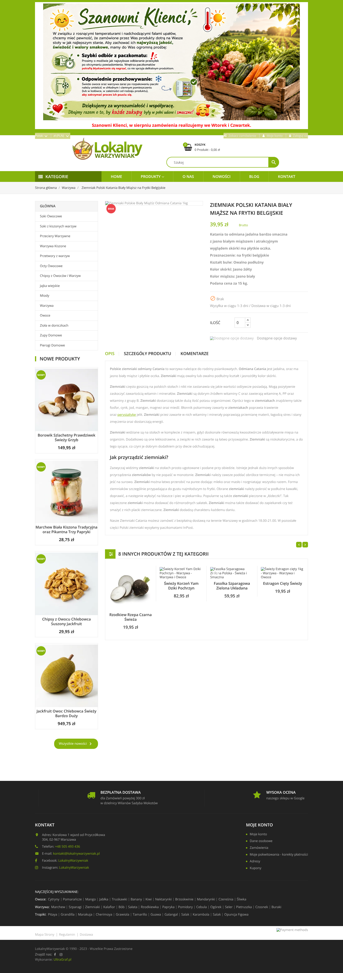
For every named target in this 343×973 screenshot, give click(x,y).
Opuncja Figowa (236, 914)
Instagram (61, 954)
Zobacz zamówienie (242, 136)
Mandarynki (206, 899)
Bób (122, 907)
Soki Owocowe (51, 216)
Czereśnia (225, 899)
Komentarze (195, 354)
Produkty (151, 176)
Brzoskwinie (184, 899)
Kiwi (149, 899)
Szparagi (75, 907)
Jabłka (103, 899)
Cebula (201, 907)
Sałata (132, 907)
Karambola (201, 914)
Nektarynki (163, 899)
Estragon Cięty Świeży (282, 583)
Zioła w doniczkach (54, 325)
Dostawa (86, 934)
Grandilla (67, 914)
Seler (229, 907)
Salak (185, 914)
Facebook (55, 954)
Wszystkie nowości (76, 744)
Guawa (155, 914)
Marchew (58, 907)
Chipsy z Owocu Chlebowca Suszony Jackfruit (66, 621)
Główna (48, 206)
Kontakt (286, 176)
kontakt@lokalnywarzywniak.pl (76, 853)
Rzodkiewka (150, 907)
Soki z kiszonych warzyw (58, 226)
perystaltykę (126, 414)
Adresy (255, 862)
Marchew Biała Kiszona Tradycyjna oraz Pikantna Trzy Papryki (66, 529)
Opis (110, 354)
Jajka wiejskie (50, 286)
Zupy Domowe (51, 335)
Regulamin (67, 934)
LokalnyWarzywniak (73, 860)
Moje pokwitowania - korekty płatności (279, 855)
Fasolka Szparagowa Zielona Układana (232, 586)
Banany (136, 899)
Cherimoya (104, 914)
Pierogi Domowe (52, 345)
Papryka (168, 907)
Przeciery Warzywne (55, 236)
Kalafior (109, 907)
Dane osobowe (261, 841)
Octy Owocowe (51, 266)
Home (116, 176)
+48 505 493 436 (67, 846)
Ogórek (215, 907)
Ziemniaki (92, 907)
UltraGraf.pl (62, 959)
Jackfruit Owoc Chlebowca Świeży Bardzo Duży (66, 713)
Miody (44, 295)
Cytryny (53, 899)
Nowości (222, 176)
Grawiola (122, 914)
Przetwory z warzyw (55, 256)
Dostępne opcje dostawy (277, 338)
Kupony (255, 868)
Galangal (171, 914)
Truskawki (119, 899)
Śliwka (241, 899)
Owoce (45, 315)
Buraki (276, 907)
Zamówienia (259, 848)
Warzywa (47, 305)
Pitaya (52, 914)
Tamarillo (140, 914)
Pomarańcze (72, 899)
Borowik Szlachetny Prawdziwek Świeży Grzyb (66, 437)
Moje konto (258, 834)
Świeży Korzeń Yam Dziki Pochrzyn (181, 586)
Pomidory (185, 907)
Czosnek (261, 907)
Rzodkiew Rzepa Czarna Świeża (130, 617)
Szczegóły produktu (147, 354)
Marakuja (85, 914)
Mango (90, 899)
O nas (188, 176)
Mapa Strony (44, 934)
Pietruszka (244, 907)
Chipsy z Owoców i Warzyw (60, 276)
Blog (254, 176)
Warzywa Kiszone (53, 246)
